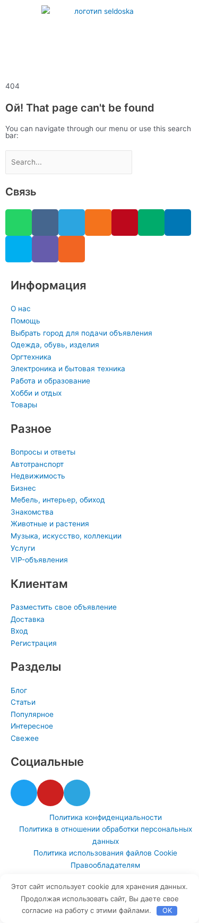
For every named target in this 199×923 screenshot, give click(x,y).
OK (167, 910)
